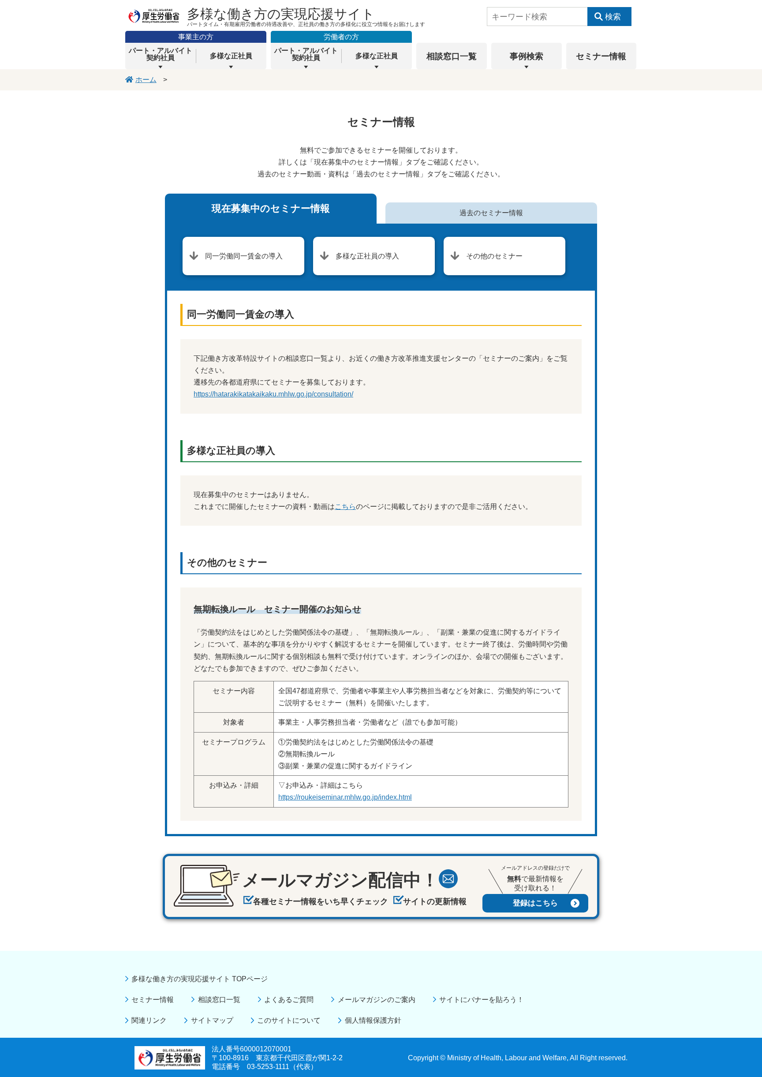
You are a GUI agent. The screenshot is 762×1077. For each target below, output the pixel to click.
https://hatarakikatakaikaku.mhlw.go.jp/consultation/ (273, 394)
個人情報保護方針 (373, 1020)
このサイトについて (289, 1020)
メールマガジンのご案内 (376, 999)
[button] (160, 56)
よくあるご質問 (289, 999)
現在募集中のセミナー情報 (271, 208)
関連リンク (149, 1020)
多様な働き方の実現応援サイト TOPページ (199, 979)
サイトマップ (212, 1020)
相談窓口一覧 (219, 999)
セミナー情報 (152, 999)
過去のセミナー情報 (491, 213)
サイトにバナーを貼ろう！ (481, 999)
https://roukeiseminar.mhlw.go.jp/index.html (345, 797)
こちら (345, 506)
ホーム (146, 79)
